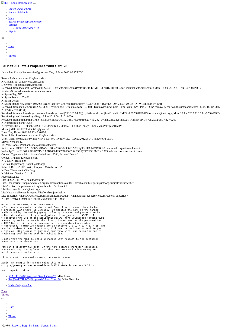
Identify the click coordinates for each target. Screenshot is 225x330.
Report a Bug (19, 325)
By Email (34, 325)
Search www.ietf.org (19, 8)
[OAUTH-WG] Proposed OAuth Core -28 (32, 276)
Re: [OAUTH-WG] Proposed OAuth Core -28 (34, 279)
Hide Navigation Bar (20, 285)
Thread (12, 55)
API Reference (33, 21)
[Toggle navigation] (34, 3)
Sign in (12, 31)
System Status (49, 325)
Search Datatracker (19, 12)
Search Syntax (16, 21)
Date (11, 46)
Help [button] (11, 18)
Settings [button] (12, 24)
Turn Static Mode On (27, 27)
